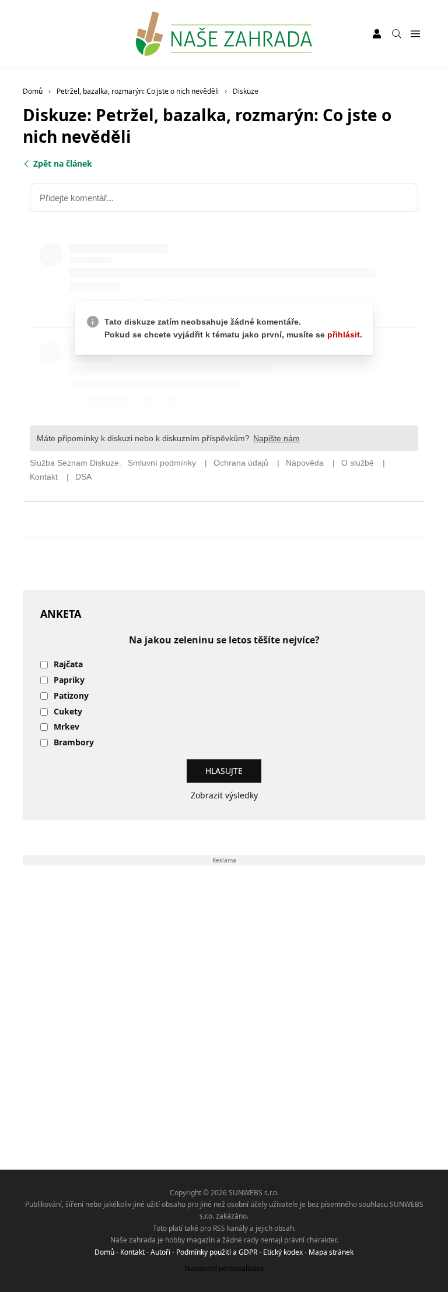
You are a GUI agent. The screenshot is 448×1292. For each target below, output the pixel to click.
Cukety (68, 712)
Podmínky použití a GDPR (216, 1252)
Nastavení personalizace (224, 1268)
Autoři (160, 1252)
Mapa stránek (331, 1252)
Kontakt (132, 1252)
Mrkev (66, 727)
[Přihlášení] (377, 33)
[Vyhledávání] (396, 34)
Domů (104, 1252)
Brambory (74, 743)
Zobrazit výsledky (224, 795)
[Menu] (415, 34)
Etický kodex (283, 1252)
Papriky (69, 680)
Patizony (71, 696)
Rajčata (68, 665)
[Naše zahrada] (224, 34)
